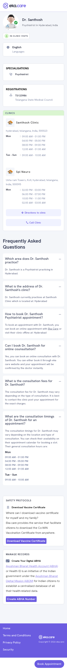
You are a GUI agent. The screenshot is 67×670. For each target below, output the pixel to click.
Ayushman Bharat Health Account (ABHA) (32, 566)
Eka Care (53, 328)
